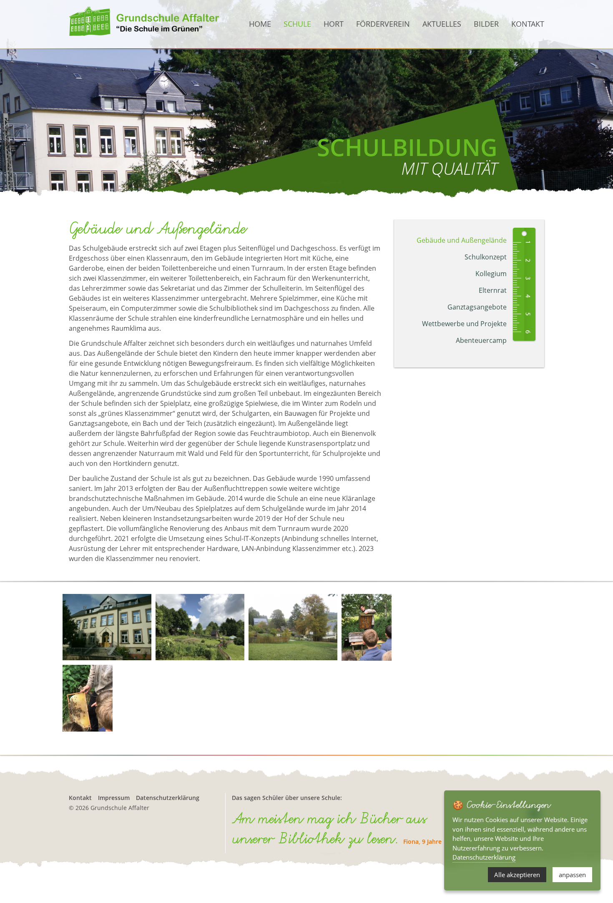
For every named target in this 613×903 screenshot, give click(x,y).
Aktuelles (441, 24)
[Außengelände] (200, 627)
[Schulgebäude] (107, 627)
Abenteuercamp (481, 340)
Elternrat (493, 290)
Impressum (114, 798)
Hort (334, 24)
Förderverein (383, 24)
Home (260, 24)
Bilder (486, 24)
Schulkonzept (486, 257)
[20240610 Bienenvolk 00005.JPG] (88, 698)
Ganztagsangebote (477, 307)
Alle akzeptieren (517, 874)
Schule (297, 24)
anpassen (572, 874)
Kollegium (491, 273)
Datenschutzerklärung (167, 798)
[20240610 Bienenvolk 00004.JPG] (367, 627)
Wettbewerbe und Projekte (464, 323)
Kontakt (527, 24)
